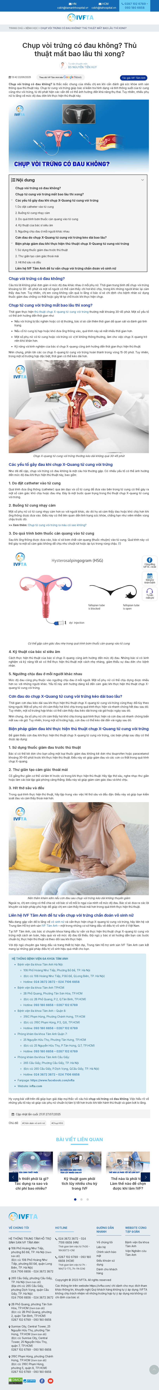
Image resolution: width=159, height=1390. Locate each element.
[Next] (145, 1177)
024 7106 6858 (69, 981)
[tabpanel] (31, 1173)
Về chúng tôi (105, 1242)
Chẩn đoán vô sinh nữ (34, 1123)
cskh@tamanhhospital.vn (73, 7)
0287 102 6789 (135, 3)
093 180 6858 (135, 7)
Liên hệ (101, 1247)
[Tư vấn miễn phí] (149, 591)
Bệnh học (32, 28)
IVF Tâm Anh (50, 925)
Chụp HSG (58, 1123)
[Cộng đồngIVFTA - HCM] (149, 560)
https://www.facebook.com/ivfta (52, 1080)
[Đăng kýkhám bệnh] (149, 576)
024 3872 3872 (44, 981)
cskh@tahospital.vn (104, 7)
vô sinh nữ (57, 921)
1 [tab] (75, 1199)
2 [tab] (81, 1199)
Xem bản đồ (33, 1282)
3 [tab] (87, 1199)
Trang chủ (16, 28)
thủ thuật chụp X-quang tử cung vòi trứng (62, 311)
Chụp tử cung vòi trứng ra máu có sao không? (57, 525)
